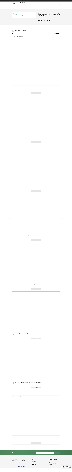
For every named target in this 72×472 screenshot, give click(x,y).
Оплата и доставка (27, 0)
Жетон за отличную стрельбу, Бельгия (18, 437)
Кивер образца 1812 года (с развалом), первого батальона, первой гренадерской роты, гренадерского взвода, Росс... (28, 284)
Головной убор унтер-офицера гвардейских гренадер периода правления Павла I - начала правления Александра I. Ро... (29, 186)
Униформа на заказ (34, 0)
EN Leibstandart (58, 2)
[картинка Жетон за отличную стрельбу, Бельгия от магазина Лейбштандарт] (36, 416)
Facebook (34, 459)
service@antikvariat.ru (29, 2)
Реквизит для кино (40, 0)
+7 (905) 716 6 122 (53, 459)
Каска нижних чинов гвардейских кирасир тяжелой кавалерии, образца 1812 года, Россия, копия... (26, 235)
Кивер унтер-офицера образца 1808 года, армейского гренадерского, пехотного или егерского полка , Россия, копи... (28, 333)
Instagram (34, 461)
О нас (23, 0)
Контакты (48, 0)
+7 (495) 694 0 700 (53, 458)
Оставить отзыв (57, 33)
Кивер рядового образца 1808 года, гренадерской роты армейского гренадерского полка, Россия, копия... (27, 382)
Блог (45, 0)
